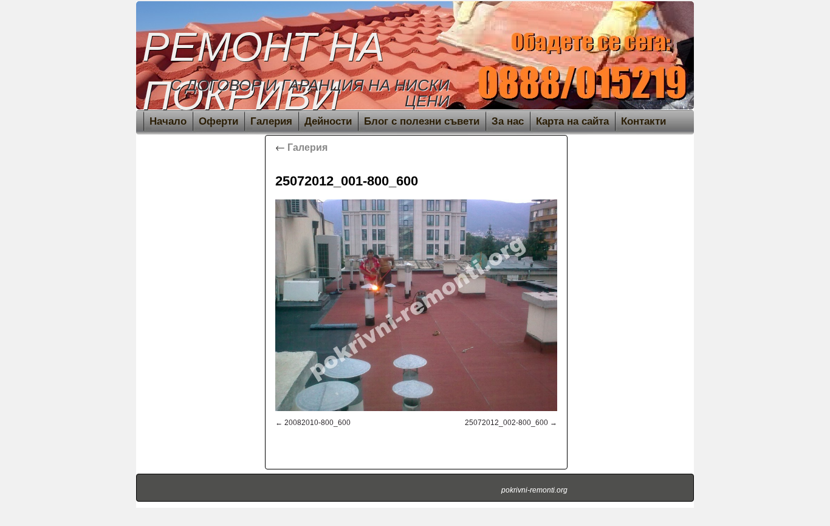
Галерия (271, 121)
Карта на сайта (572, 121)
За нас (508, 121)
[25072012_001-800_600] (416, 305)
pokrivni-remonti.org (534, 490)
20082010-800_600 (317, 422)
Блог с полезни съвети (421, 121)
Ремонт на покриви (263, 71)
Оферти (218, 121)
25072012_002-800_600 (506, 422)
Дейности (328, 121)
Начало (168, 121)
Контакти (643, 121)
